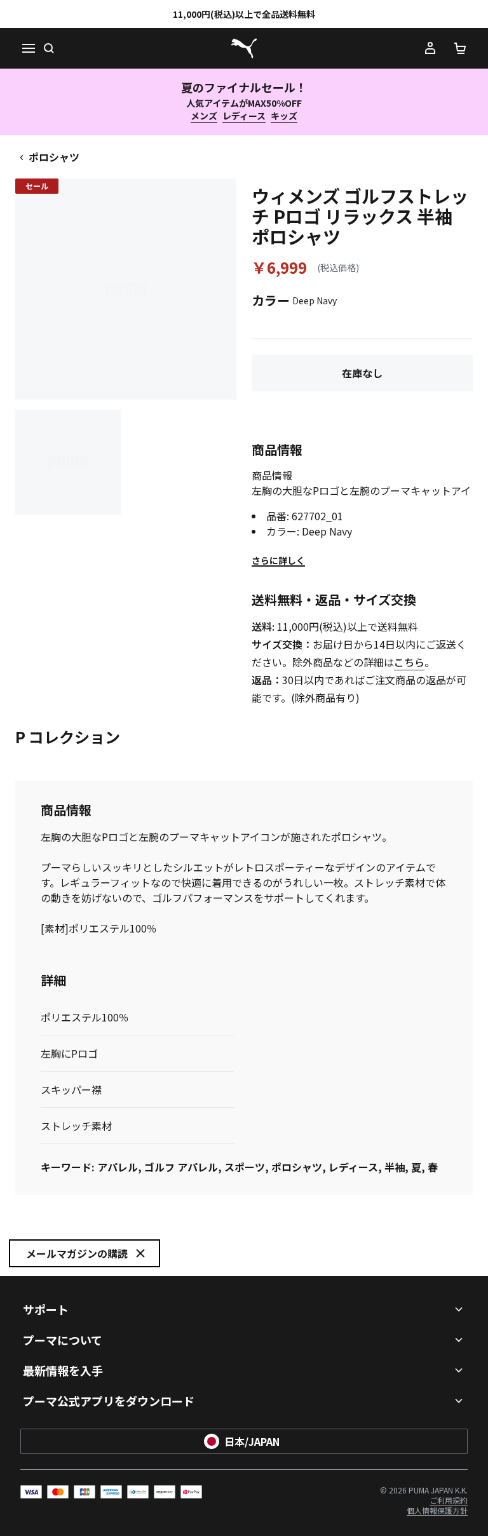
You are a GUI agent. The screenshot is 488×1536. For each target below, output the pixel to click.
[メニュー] (28, 48)
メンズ (204, 115)
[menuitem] (449, 1500)
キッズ (284, 115)
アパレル (117, 1167)
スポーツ (244, 1167)
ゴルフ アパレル (181, 1167)
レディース (244, 115)
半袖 (394, 1167)
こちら (409, 662)
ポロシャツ (54, 157)
